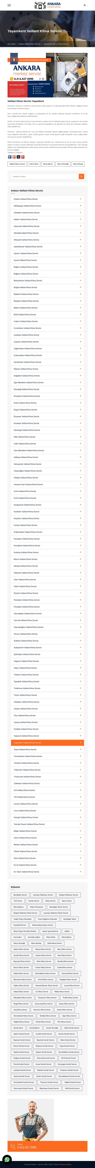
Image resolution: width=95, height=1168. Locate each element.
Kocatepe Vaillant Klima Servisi (27, 539)
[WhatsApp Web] (7, 1160)
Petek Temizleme (36, 907)
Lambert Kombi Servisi (22, 1070)
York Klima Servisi (64, 1022)
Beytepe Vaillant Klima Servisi (26, 301)
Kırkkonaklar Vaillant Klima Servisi (28, 532)
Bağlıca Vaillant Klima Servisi (26, 267)
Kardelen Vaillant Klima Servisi (26, 512)
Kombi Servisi (33, 901)
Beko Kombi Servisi (67, 1040)
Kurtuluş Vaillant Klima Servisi (26, 552)
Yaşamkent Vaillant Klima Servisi (27, 743)
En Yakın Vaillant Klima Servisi (26, 872)
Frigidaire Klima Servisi (68, 979)
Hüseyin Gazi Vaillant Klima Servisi (28, 484)
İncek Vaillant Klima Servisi (25, 491)
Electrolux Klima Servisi (23, 979)
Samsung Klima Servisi (43, 1004)
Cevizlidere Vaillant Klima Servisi (27, 328)
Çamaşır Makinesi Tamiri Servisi (56, 913)
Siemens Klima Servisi (42, 1010)
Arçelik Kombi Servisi (44, 1034)
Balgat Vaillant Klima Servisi (25, 287)
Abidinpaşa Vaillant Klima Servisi (27, 206)
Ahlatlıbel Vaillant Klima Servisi (27, 213)
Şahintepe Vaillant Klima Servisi (27, 654)
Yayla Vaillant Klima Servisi (25, 749)
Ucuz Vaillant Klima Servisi (25, 811)
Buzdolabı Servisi (20, 895)
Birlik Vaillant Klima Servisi (25, 315)
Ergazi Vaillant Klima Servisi (25, 410)
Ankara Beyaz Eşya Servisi (42, 925)
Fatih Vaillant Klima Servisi (25, 444)
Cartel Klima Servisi (64, 967)
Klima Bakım (48, 164)
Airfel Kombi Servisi (71, 1028)
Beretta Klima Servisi (65, 961)
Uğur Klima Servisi (69, 1016)
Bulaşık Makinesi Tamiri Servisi (25, 913)
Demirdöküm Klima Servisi (45, 973)
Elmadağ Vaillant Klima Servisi (26, 389)
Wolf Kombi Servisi (72, 1088)
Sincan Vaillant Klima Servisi (26, 634)
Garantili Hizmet (20, 925)
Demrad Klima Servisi (70, 973)
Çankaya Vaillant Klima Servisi (26, 335)
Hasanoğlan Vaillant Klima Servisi (28, 471)
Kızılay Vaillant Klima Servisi (25, 525)
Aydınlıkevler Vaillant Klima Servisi (28, 247)
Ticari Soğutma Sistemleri (47, 919)
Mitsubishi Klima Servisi (23, 998)
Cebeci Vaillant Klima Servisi (26, 321)
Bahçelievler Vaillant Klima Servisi (28, 281)
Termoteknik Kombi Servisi (24, 1082)
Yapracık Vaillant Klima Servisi (26, 736)
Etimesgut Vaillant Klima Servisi (27, 430)
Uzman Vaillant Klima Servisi (26, 804)
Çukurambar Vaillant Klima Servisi (28, 355)
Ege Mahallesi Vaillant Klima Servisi (29, 383)
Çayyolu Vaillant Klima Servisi (26, 342)
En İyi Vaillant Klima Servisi (25, 865)
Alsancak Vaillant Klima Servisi (26, 226)
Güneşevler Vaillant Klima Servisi (27, 464)
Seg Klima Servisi (20, 1010)
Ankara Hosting (65, 1164)
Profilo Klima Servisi (70, 998)
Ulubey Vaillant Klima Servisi (26, 709)
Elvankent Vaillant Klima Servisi (27, 396)
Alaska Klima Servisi (43, 949)
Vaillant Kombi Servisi (72, 1082)
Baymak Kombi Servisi (45, 1040)
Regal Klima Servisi (21, 1004)
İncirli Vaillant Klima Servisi (25, 498)
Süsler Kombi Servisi (44, 1076)
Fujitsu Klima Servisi (21, 985)
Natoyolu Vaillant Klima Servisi (26, 573)
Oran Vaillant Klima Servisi (25, 580)
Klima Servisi (50, 901)
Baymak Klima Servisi (22, 961)
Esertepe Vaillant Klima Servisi (26, 423)
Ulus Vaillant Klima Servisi (25, 716)
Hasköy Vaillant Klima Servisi (26, 478)
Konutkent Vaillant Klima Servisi (27, 546)
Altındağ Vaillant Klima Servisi (26, 233)
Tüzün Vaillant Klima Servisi (25, 695)
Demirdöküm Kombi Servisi (68, 1052)
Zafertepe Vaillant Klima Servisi (27, 783)
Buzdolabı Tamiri (69, 919)
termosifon (18, 937)
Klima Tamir (34, 164)
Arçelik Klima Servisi (21, 955)
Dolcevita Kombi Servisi (46, 1058)
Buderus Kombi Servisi (44, 1046)
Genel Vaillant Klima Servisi (25, 838)
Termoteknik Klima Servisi (23, 1016)
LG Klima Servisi (41, 992)
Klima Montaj (78, 164)
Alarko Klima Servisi (21, 949)
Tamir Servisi (67, 901)
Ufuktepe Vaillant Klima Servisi (26, 702)
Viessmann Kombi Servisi (23, 1088)
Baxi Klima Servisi (64, 955)
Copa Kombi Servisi (67, 1046)
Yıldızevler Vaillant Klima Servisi (27, 770)
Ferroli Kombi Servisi (21, 1064)
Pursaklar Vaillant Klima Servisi (27, 607)
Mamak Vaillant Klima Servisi (26, 566)
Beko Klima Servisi (44, 961)
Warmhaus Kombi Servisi (49, 1088)
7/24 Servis (18, 901)
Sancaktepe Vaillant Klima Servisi (28, 614)
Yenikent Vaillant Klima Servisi (26, 763)
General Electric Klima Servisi (46, 985)
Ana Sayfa (11, 44)
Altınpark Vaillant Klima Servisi (26, 240)
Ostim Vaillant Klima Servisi (25, 586)
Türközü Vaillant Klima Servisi (26, 675)
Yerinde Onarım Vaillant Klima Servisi (29, 824)
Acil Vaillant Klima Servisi (24, 790)
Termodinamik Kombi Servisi (69, 1076)
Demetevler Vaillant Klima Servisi (27, 362)
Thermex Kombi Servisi (49, 1082)
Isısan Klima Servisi (71, 985)
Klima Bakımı (19, 907)
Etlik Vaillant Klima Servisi (24, 437)
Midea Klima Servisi (62, 992)
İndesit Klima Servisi (21, 992)
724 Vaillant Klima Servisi (24, 797)
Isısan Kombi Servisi (43, 1064)
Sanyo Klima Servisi (66, 1004)
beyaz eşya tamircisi (50, 931)
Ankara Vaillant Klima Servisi (30, 44)
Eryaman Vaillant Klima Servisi (26, 417)
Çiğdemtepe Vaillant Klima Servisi (28, 349)
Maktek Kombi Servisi (45, 1070)
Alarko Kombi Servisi (21, 1034)
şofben (67, 931)
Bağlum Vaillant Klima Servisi (26, 274)
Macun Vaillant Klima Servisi (25, 559)
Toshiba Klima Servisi (48, 1016)
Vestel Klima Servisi (43, 1022)
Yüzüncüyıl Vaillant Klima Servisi (27, 777)
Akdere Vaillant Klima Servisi (26, 219)
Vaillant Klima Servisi (17, 164)
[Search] (81, 176)
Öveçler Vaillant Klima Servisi (26, 593)
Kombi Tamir (18, 1028)
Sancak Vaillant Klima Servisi (26, 620)
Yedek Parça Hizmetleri (22, 919)
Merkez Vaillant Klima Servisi (26, 845)
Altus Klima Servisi (64, 949)
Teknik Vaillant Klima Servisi (25, 851)
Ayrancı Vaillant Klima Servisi (26, 253)
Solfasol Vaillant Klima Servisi (26, 641)
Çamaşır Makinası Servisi (43, 895)
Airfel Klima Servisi (54, 943)
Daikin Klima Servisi (21, 973)
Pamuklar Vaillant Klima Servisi (27, 600)
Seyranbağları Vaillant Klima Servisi (28, 627)
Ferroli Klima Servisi (45, 979)
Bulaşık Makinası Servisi (68, 895)
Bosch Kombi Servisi (21, 1046)
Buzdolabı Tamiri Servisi (59, 907)
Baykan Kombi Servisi (22, 1040)
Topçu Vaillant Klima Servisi (25, 668)
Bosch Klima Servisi (21, 967)
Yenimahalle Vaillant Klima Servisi (28, 756)
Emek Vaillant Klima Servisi (25, 403)
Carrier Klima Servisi (43, 967)
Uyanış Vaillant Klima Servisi (26, 722)
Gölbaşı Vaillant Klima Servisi (26, 457)
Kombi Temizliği (52, 1028)
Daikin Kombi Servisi (21, 1052)
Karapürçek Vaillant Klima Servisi (27, 505)
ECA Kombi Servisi (68, 1058)
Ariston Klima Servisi (43, 955)
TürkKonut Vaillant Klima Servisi (27, 688)
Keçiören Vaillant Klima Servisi (26, 518)
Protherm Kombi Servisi (69, 1070)
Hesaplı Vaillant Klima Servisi (26, 817)
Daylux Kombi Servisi (44, 1052)
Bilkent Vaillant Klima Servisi (25, 308)
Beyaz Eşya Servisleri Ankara (25, 931)
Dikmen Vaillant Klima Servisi (26, 369)
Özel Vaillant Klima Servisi (25, 858)
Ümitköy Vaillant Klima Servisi (26, 729)
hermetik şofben (34, 937)
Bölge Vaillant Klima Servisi (25, 831)
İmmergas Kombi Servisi (67, 1064)
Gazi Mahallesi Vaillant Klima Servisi (29, 450)
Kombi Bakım (34, 1028)
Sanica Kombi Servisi (22, 1076)
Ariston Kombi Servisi (66, 1034)
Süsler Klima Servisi (64, 1010)
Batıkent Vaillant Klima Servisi (26, 294)
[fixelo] (47, 5)
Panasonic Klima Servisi (47, 998)
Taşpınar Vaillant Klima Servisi (26, 661)
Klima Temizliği (62, 164)
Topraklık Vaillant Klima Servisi (26, 682)
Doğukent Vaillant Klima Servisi (27, 376)
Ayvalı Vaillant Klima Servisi (25, 260)
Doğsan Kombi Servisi (22, 1058)
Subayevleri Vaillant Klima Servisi (28, 648)
